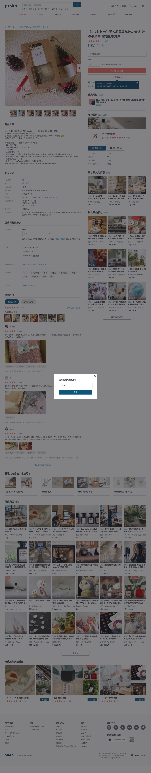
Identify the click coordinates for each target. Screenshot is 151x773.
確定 (75, 392)
